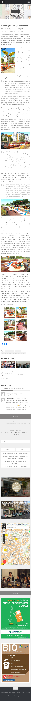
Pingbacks (19, 388)
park (13, 351)
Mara (7, 393)
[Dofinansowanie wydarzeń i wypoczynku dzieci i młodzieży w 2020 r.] (8, 364)
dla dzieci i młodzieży (6, 353)
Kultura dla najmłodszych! (19, 371)
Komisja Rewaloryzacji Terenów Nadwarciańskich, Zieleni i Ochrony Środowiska (15, 457)
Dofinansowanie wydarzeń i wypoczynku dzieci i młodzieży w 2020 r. (7, 373)
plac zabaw (7, 351)
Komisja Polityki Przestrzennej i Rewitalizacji (15, 466)
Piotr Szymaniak (18, 696)
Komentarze (8, 388)
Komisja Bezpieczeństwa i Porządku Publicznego (15, 453)
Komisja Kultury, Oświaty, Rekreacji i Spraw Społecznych (15, 462)
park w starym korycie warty (19, 353)
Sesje (22, 449)
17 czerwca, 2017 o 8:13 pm (20, 398)
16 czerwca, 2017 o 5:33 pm (16, 393)
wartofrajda (17, 351)
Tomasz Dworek (9, 31)
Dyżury (8, 449)
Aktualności (5, 21)
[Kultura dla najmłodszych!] (23, 364)
